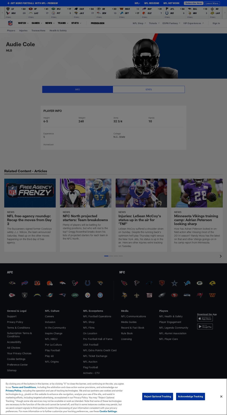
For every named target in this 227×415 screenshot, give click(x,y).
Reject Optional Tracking (157, 396)
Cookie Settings (108, 411)
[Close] (221, 396)
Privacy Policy (13, 390)
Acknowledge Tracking (190, 396)
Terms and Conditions (24, 387)
